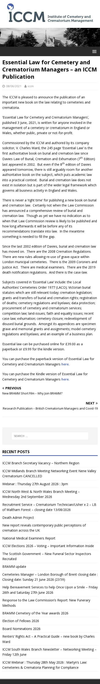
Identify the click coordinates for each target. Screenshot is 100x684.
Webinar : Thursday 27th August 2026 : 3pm (35, 484)
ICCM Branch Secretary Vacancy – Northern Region (40, 463)
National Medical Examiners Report (28, 538)
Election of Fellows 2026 (20, 621)
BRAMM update (14, 566)
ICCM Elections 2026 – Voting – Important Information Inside (48, 546)
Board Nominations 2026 (21, 628)
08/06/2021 (13, 86)
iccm (31, 86)
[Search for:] (50, 436)
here (65, 364)
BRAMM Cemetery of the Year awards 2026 (35, 613)
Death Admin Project (18, 517)
